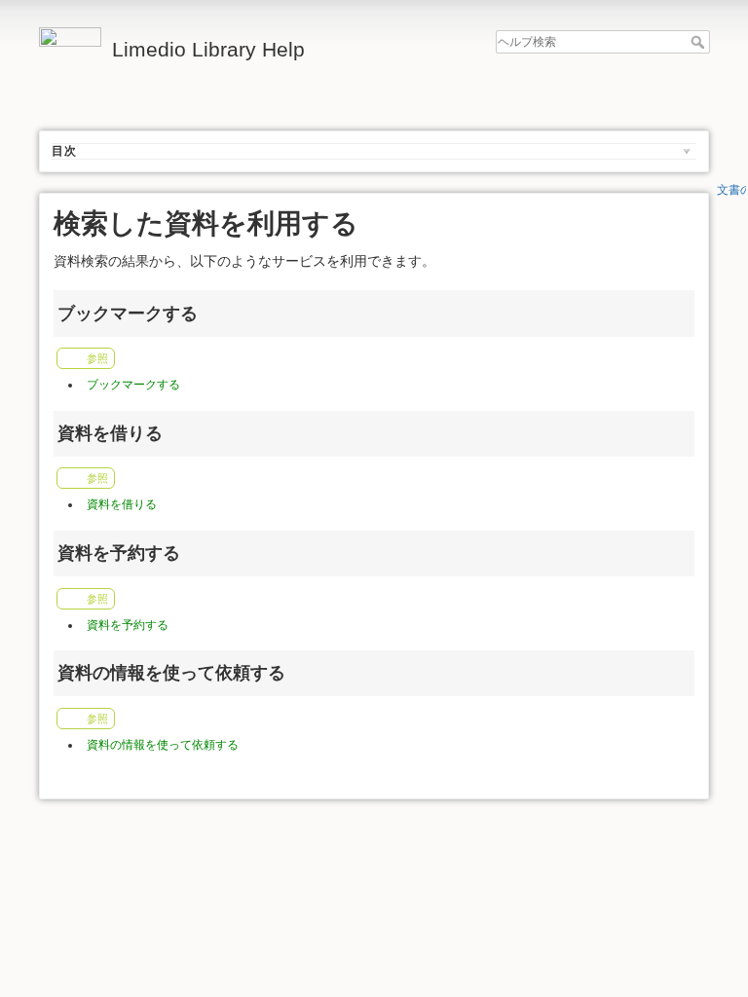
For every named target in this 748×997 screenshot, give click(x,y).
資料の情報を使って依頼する (163, 745)
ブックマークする (133, 384)
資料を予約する (127, 625)
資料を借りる (122, 504)
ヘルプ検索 (700, 42)
